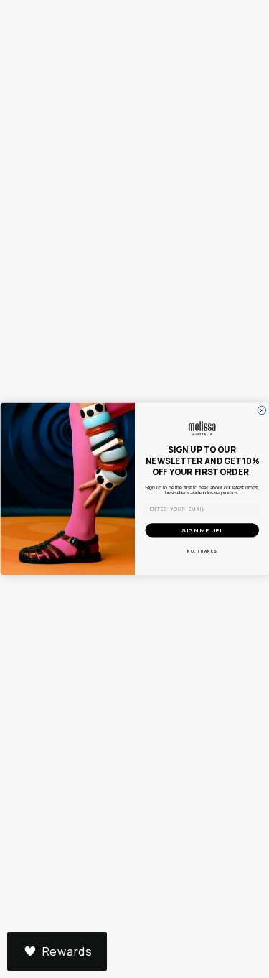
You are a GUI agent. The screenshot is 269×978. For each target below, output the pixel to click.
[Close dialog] (262, 410)
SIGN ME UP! (201, 531)
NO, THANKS (202, 550)
